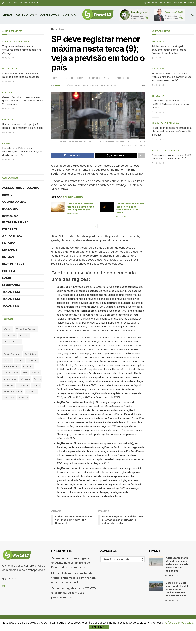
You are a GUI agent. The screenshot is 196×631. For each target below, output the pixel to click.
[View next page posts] (101, 226)
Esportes (9, 229)
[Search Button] (192, 15)
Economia (7, 120)
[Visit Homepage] (98, 14)
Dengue (19, 360)
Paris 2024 (22, 385)
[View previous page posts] (95, 226)
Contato (69, 14)
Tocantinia (11, 291)
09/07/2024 (71, 85)
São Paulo (31, 391)
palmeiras (8, 385)
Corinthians (30, 354)
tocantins (23, 398)
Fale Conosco (165, 3)
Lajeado (8, 243)
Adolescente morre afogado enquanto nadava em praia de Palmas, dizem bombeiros (169, 50)
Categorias (25, 14)
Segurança (11, 285)
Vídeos (7, 14)
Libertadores (10, 379)
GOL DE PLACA (12, 236)
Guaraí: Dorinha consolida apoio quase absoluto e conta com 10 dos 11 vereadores (23, 101)
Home (54, 29)
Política (7, 92)
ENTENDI (99, 627)
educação (32, 360)
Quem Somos (150, 3)
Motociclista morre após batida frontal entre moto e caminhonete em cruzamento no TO (171, 77)
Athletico (24, 335)
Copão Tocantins (12, 354)
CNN (57, 85)
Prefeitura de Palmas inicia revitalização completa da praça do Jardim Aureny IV (22, 151)
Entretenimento (15, 222)
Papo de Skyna (13, 264)
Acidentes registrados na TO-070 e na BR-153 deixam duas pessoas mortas (172, 104)
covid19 (7, 360)
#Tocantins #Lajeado (26, 329)
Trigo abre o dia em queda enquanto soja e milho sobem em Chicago (21, 50)
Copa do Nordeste (13, 348)
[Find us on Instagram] (3, 3)
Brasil (61, 29)
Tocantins (10, 305)
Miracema (10, 250)
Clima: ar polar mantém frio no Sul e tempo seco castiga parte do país (80, 206)
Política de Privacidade (183, 3)
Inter (25, 373)
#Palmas (8, 329)
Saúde (7, 278)
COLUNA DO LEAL (11, 69)
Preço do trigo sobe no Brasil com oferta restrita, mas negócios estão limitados (172, 131)
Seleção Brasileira (13, 391)
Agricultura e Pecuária (16, 41)
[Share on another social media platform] (141, 155)
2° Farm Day (9, 335)
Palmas (6, 143)
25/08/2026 (74, 213)
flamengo (27, 366)
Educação (10, 215)
